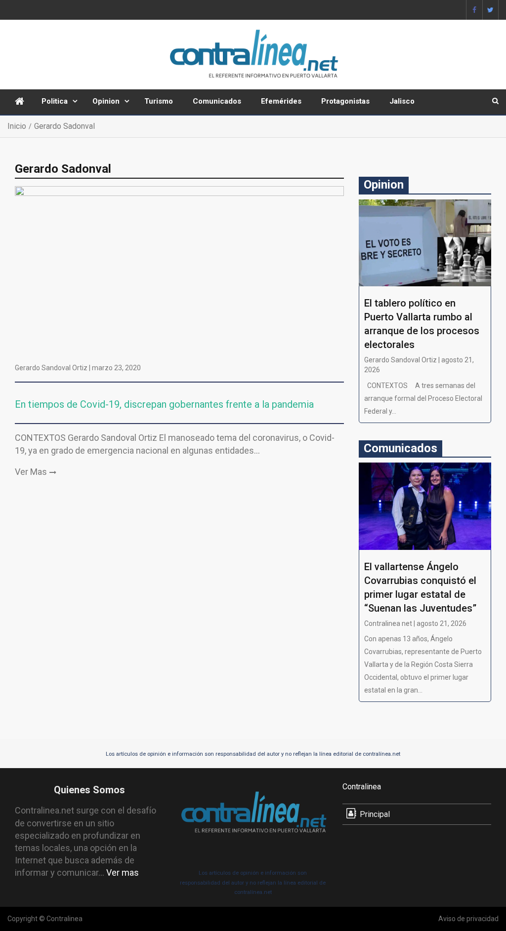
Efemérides (281, 101)
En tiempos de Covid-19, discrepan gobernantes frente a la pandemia (164, 404)
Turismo (158, 101)
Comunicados (217, 101)
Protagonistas (345, 101)
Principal (375, 814)
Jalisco (402, 101)
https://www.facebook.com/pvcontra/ (474, 10)
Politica (55, 101)
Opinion (106, 101)
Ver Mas (31, 471)
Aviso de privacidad (468, 919)
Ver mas (122, 872)
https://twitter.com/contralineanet (490, 10)
